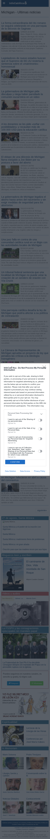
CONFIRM (15, 462)
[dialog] (25, 419)
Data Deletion (10, 471)
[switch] (40, 420)
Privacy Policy (39, 471)
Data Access (25, 471)
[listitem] (25, 414)
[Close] (45, 368)
